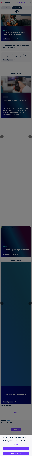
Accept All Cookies (16, 453)
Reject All (16, 449)
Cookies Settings (16, 444)
